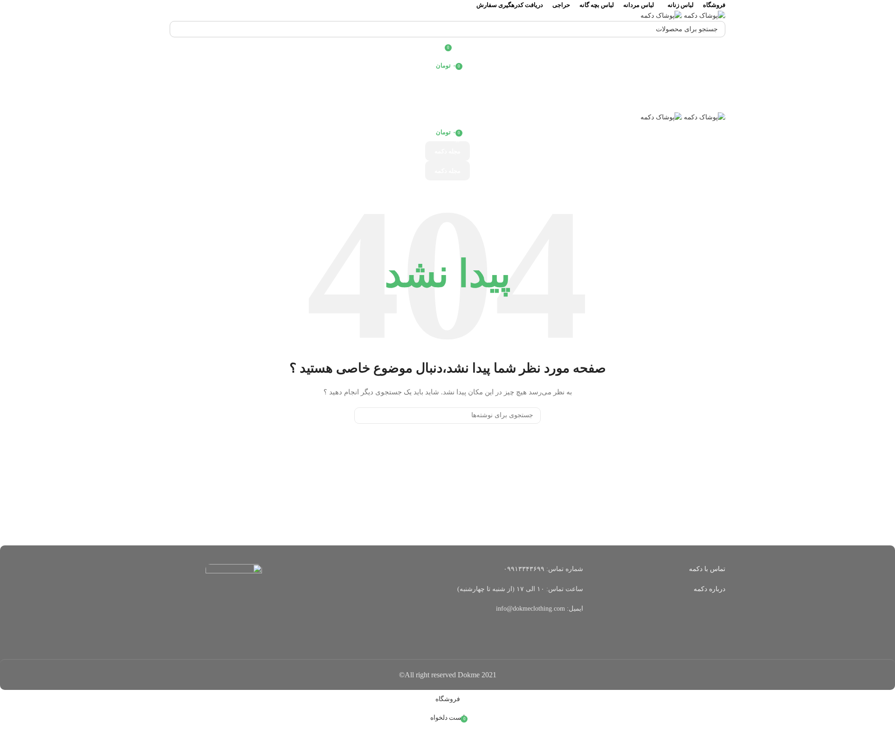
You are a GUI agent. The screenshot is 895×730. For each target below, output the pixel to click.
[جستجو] (180, 29)
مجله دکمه (447, 151)
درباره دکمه (709, 588)
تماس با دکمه (707, 568)
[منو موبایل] (447, 102)
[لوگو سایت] (703, 15)
